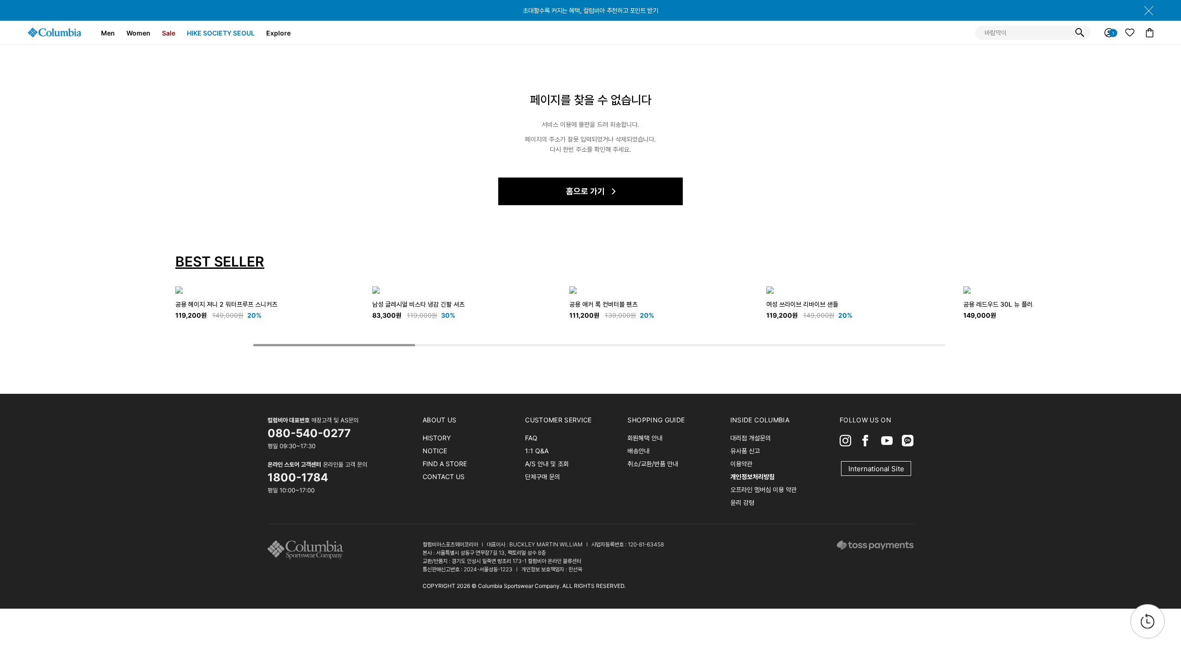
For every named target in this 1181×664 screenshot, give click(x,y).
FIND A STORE (445, 464)
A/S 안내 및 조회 (547, 464)
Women (138, 33)
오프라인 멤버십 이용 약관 (763, 489)
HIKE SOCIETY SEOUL (221, 33)
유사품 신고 (745, 451)
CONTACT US (444, 476)
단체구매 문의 (542, 476)
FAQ (531, 438)
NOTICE (435, 451)
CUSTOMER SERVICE (558, 420)
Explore (278, 33)
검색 (1079, 33)
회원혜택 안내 (644, 438)
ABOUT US (440, 420)
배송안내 (638, 451)
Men (108, 33)
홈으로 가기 (585, 191)
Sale (168, 33)
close (1148, 10)
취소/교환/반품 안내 (652, 464)
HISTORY (437, 438)
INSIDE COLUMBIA (759, 420)
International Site (876, 468)
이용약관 (741, 464)
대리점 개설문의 (750, 438)
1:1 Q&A (537, 451)
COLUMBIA (54, 32)
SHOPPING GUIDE (656, 420)
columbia (308, 549)
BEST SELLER (219, 261)
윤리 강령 (742, 502)
